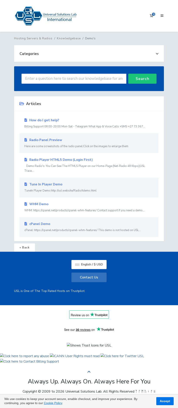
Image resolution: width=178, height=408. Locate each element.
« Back (25, 248)
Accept (165, 401)
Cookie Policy (53, 403)
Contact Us (89, 277)
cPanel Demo (82, 227)
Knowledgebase (69, 38)
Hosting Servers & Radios (33, 38)
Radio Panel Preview (78, 143)
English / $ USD (91, 264)
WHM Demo (84, 207)
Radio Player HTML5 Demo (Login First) (84, 165)
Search (142, 78)
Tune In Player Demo (60, 187)
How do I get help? (84, 123)
